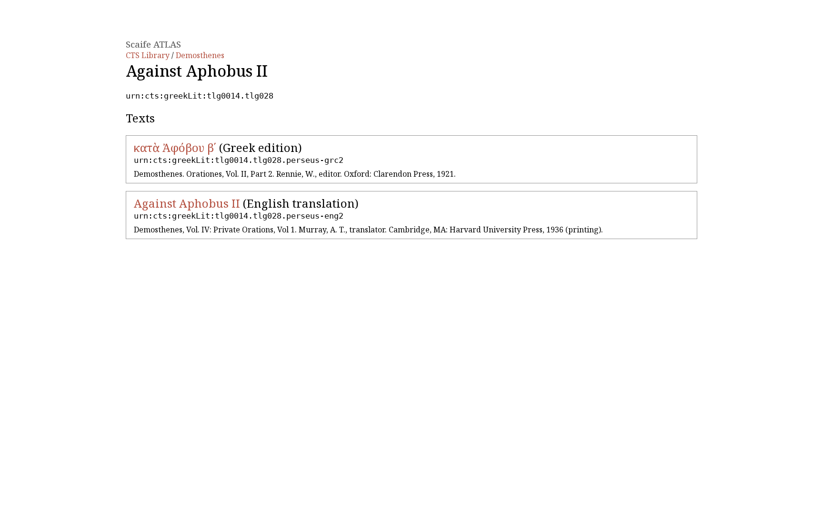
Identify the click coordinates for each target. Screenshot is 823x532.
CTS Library (148, 55)
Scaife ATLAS (153, 44)
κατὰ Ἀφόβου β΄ (175, 147)
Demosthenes (200, 55)
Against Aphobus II (187, 203)
